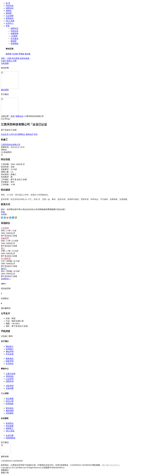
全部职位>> (6, 279)
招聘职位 (21, 134)
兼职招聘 (10, 411)
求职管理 (10, 386)
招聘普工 (10, 428)
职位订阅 (10, 401)
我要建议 (5, 470)
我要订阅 (5, 473)
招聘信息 (10, 8)
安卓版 (15, 54)
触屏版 (9, 54)
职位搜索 (10, 399)
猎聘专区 (14, 28)
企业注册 (10, 435)
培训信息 (14, 31)
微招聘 (9, 13)
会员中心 (10, 23)
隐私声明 (10, 361)
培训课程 (10, 413)
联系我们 (10, 349)
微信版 (27, 54)
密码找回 (10, 376)
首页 (12, 116)
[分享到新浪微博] (8, 217)
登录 (3, 58)
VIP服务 (14, 36)
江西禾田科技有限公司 (10, 145)
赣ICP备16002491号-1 (111, 465)
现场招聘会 (10, 438)
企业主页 (5, 134)
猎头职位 (10, 408)
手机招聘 (5, 63)
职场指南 (10, 404)
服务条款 (10, 358)
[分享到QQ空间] (5, 217)
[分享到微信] (16, 217)
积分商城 (15, 58)
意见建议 (14, 39)
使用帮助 (14, 44)
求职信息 (10, 6)
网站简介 (10, 346)
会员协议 (10, 364)
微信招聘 (5, 90)
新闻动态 (29, 134)
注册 (9, 58)
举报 (3, 212)
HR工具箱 (10, 21)
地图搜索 (14, 33)
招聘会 (9, 11)
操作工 (4, 269)
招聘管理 (10, 381)
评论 (36, 134)
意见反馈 (10, 354)
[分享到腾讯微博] (10, 217)
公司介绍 (13, 134)
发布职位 (10, 423)
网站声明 (10, 351)
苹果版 (21, 54)
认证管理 (10, 379)
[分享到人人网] (13, 217)
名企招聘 (10, 16)
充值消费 (10, 388)
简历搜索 (10, 426)
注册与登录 (10, 374)
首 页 (8, 3)
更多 (8, 26)
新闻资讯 (10, 18)
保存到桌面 (24, 58)
